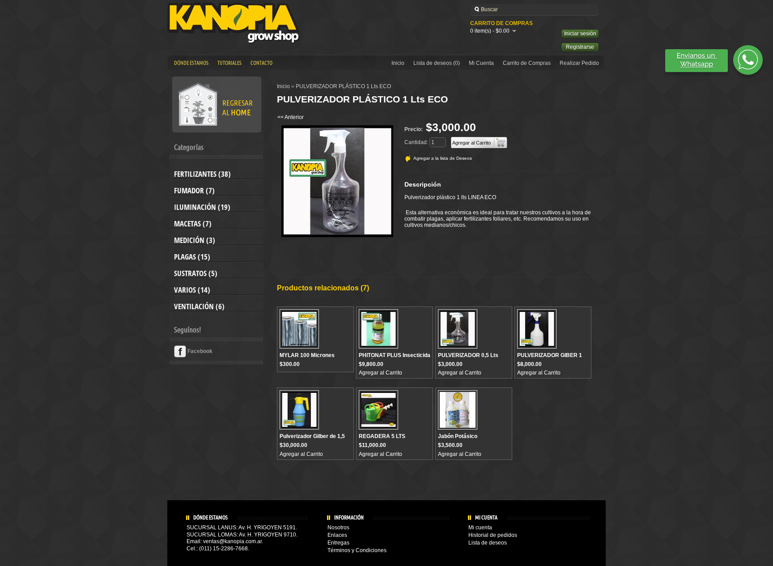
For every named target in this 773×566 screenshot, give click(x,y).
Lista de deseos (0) (436, 63)
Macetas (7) (193, 223)
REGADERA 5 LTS (382, 436)
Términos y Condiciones (356, 550)
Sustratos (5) (195, 273)
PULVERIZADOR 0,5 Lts (468, 355)
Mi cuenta (480, 527)
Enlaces (337, 535)
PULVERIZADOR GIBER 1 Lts (549, 358)
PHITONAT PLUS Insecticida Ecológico (394, 358)
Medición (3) (194, 240)
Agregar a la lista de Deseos (442, 158)
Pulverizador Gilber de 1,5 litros (312, 439)
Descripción (422, 184)
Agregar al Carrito (380, 373)
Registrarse (580, 47)
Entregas (338, 543)
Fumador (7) (194, 190)
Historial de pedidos (492, 535)
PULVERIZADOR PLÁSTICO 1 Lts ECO (343, 86)
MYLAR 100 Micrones (307, 355)
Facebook (199, 351)
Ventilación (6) (199, 306)
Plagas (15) (192, 256)
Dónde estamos (191, 63)
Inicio (397, 63)
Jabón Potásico (457, 436)
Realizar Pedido (579, 63)
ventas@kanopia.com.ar (232, 541)
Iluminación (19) (202, 207)
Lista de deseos (487, 543)
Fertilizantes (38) (202, 174)
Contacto (261, 63)
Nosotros (338, 527)
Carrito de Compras (527, 63)
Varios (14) (192, 289)
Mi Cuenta (481, 63)
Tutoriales (229, 63)
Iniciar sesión (580, 33)
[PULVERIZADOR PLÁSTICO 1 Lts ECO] (337, 235)
